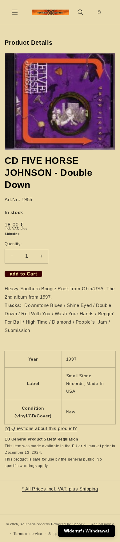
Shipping (12, 233)
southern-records (35, 524)
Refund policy (102, 524)
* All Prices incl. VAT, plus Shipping (60, 488)
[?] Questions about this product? (41, 428)
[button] (15, 12)
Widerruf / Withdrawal (86, 530)
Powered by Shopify (68, 524)
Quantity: (13, 244)
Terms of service (28, 534)
